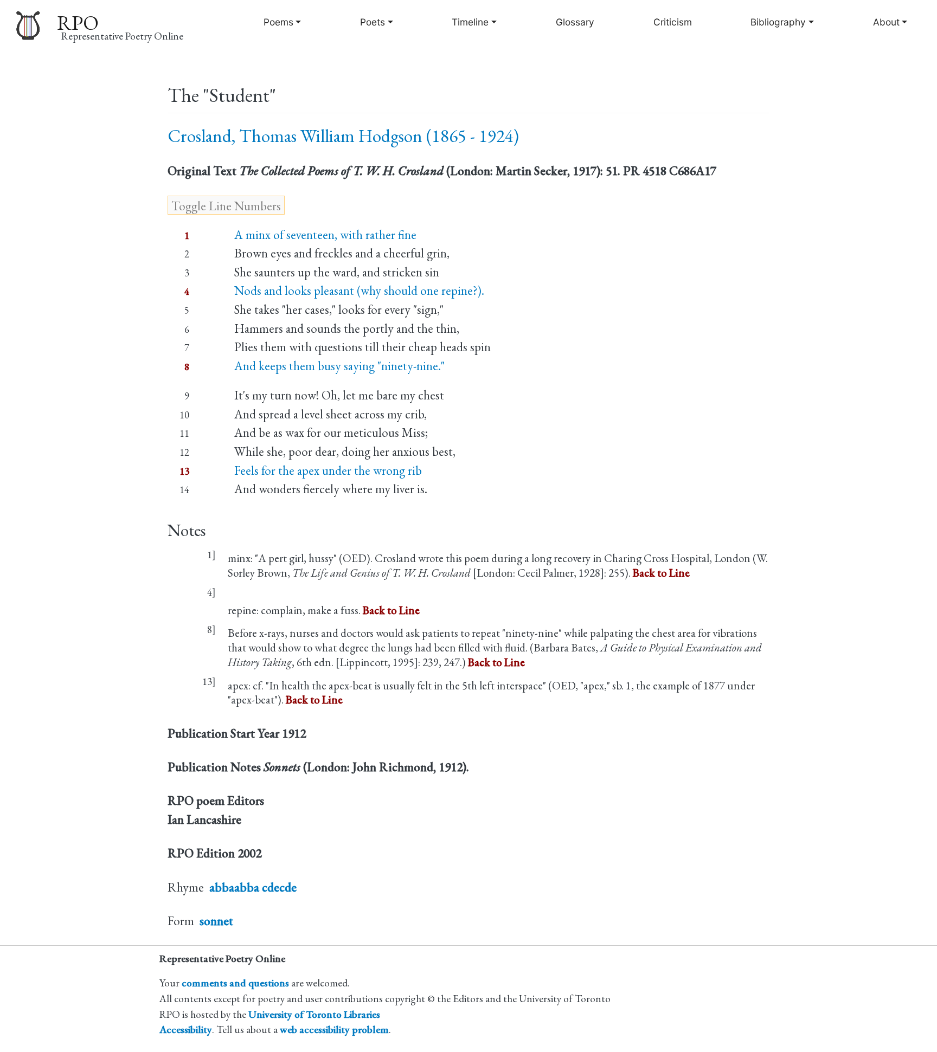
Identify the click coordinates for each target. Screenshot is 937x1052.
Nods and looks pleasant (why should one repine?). (359, 290)
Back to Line (661, 572)
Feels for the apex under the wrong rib (328, 470)
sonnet (216, 921)
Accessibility (185, 1029)
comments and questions (235, 983)
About (886, 22)
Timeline (470, 22)
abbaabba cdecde (253, 887)
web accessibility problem (334, 1029)
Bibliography (778, 22)
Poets (372, 22)
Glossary (575, 22)
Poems (278, 22)
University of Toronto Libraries (314, 1014)
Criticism (672, 22)
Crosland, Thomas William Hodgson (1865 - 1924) (343, 135)
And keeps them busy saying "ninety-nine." (339, 366)
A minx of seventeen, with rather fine (325, 235)
